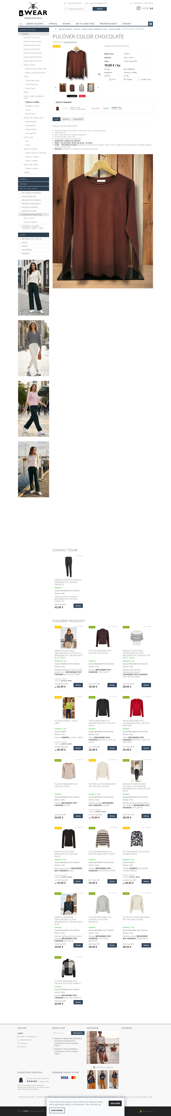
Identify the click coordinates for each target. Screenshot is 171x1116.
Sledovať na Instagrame (104, 1067)
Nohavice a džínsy (30, 149)
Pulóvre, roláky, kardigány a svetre (34, 97)
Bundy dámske (31, 121)
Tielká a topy (30, 88)
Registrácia (148, 3)
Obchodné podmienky (31, 193)
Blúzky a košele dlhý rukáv (35, 73)
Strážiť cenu (146, 79)
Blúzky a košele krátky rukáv (36, 69)
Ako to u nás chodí (85, 23)
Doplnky (27, 172)
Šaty (27, 141)
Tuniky (27, 110)
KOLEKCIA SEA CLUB (31, 37)
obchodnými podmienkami (64, 1041)
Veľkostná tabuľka (30, 222)
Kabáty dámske (31, 129)
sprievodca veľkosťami (32, 215)
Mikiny (26, 92)
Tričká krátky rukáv (32, 80)
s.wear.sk (23, 1047)
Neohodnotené (70, 42)
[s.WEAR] (33, 11)
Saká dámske (30, 125)
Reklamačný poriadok (31, 200)
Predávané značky (108, 23)
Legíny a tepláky (31, 160)
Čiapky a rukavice (31, 168)
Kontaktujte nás (29, 196)
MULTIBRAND (27, 250)
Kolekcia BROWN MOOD (33, 57)
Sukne (27, 145)
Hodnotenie (78, 119)
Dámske (25, 34)
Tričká (26, 76)
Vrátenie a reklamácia (31, 204)
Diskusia (66, 119)
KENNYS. (25, 246)
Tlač (113, 79)
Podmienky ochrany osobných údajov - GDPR (32, 227)
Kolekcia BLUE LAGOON (33, 61)
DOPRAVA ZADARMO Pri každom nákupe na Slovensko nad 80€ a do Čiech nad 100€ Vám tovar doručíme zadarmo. (77, 1097)
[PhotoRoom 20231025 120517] (57, 108)
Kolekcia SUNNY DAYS (32, 49)
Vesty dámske (30, 133)
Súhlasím (115, 1103)
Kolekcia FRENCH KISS (32, 45)
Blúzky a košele (29, 65)
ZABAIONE (26, 253)
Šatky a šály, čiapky (31, 164)
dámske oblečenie (34, 23)
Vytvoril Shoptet (147, 1111)
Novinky (66, 23)
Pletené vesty (30, 114)
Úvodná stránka (21, 24)
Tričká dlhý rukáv (31, 84)
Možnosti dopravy (30, 207)
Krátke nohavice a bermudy (35, 153)
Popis (56, 119)
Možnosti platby (29, 211)
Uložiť (83, 96)
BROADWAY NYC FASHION (32, 239)
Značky (23, 235)
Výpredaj (53, 23)
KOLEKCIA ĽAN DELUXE (32, 41)
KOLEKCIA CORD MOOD (33, 53)
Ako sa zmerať (29, 218)
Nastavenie (57, 1110)
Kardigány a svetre (32, 106)
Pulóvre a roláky (32, 102)
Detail (78, 606)
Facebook (23, 1043)
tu (100, 1104)
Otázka (129, 79)
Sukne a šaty (28, 137)
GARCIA (24, 242)
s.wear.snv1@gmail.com (28, 1036)
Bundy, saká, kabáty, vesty (33, 118)
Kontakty (126, 23)
